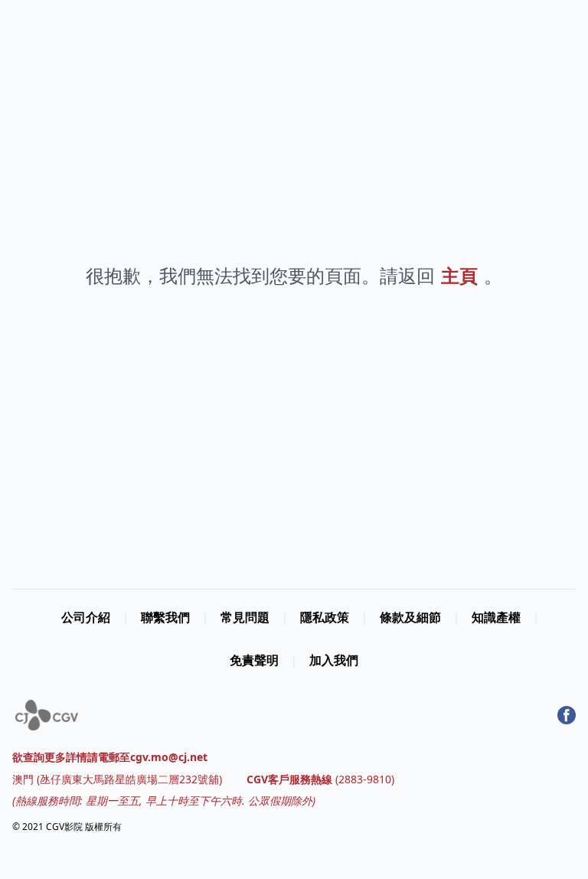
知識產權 (496, 617)
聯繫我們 (165, 617)
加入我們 (333, 660)
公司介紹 (85, 617)
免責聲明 (254, 660)
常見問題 (245, 617)
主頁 (459, 275)
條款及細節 (410, 617)
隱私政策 (324, 617)
